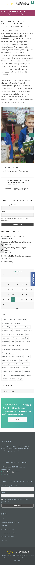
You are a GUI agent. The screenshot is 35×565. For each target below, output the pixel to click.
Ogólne (10, 14)
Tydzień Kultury (7, 371)
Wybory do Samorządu (16, 375)
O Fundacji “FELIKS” (7, 529)
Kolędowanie (20, 342)
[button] (17, 419)
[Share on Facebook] (1, 167)
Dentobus (12, 319)
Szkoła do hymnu (14, 367)
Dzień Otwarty (7, 330)
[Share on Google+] (9, 167)
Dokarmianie (22, 319)
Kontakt (4, 540)
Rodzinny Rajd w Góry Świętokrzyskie (16, 256)
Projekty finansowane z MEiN (10, 522)
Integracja (5, 342)
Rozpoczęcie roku (8, 364)
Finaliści (28, 334)
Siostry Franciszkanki (7, 536)
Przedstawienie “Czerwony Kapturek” (16, 242)
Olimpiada (25, 349)
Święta (20, 379)
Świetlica (12, 379)
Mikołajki (11, 345)
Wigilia (4, 375)
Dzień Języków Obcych (22, 327)
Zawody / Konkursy (24, 22)
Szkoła (4, 367)
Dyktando (18, 323)
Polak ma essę (7, 262)
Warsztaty (18, 371)
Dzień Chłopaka (7, 327)
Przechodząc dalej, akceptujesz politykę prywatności (14, 219)
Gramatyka (5, 338)
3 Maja (4, 319)
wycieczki (29, 375)
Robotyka (23, 360)
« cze (17, 308)
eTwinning (17, 330)
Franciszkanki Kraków (8, 533)
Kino (12, 342)
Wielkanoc (26, 371)
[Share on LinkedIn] (13, 167)
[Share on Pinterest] (17, 167)
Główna (3, 14)
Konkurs (29, 342)
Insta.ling (25, 338)
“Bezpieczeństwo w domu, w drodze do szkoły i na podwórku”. (18, 182)
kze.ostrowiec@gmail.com (11, 472)
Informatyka (16, 338)
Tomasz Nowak (13, 23)
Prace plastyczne (7, 353)
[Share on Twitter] (5, 167)
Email (3, 212)
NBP (18, 345)
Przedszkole (14, 360)
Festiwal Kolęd (27, 330)
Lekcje (4, 345)
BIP (2, 518)
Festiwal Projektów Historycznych (13, 334)
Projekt (27, 356)
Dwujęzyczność (7, 323)
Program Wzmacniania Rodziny (12, 356)
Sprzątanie (25, 364)
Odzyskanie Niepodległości (11, 349)
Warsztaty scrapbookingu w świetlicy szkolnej (16, 189)
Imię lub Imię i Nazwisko (9, 205)
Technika (25, 367)
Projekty (5, 360)
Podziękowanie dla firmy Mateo (14, 236)
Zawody (4, 379)
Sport (18, 364)
